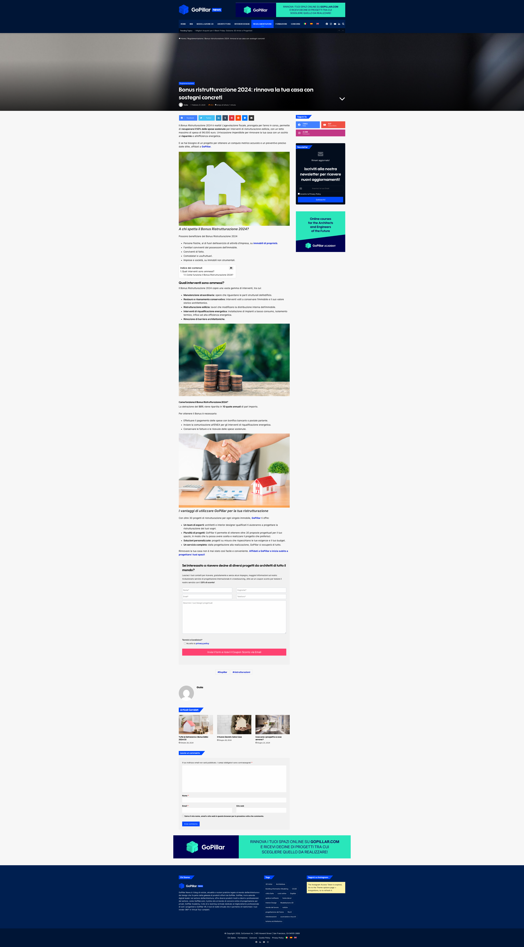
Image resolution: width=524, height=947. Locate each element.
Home (183, 24)
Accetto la (304, 194)
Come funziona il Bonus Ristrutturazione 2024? (210, 275)
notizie (285, 907)
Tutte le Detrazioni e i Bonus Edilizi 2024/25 (213, 30)
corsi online (282, 893)
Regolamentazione (262, 24)
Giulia (186, 105)
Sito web (240, 806)
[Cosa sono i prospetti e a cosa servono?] (272, 724)
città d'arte (270, 893)
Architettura (224, 24)
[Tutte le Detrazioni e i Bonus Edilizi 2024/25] (196, 724)
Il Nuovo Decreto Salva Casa (229, 737)
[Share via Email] (251, 118)
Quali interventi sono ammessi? (198, 271)
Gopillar (223, 672)
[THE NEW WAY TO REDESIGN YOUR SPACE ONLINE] (262, 846)
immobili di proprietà (265, 243)
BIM (191, 24)
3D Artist (269, 884)
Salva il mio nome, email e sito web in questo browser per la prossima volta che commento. (224, 816)
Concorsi (295, 24)
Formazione (281, 24)
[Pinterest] (231, 118)
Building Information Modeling (277, 889)
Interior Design (241, 24)
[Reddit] (238, 118)
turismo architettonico (274, 921)
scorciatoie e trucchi (288, 917)
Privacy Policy (315, 194)
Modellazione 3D (205, 24)
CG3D (294, 889)
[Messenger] (245, 118)
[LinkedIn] (218, 118)
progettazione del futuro (275, 912)
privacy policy (202, 643)
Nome (185, 796)
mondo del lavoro (272, 907)
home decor (286, 898)
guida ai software (272, 898)
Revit (290, 912)
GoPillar (256, 518)
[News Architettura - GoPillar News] (200, 9)
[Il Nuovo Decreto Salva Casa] (234, 724)
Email (185, 806)
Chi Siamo (231, 938)
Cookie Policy (264, 938)
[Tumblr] (225, 118)
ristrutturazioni (242, 672)
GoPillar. (206, 146)
